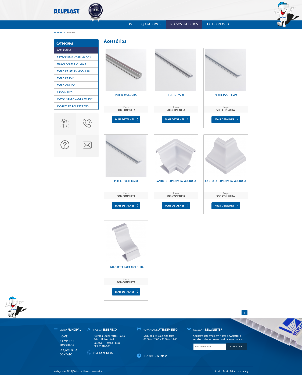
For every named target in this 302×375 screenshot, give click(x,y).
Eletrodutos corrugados (73, 57)
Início (59, 33)
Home (129, 24)
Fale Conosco (218, 24)
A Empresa (67, 341)
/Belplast (161, 356)
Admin (218, 371)
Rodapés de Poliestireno (72, 106)
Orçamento (68, 350)
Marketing (243, 371)
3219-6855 (103, 353)
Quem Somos (151, 24)
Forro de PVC (65, 78)
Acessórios (63, 50)
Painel (233, 371)
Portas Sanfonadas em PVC (74, 99)
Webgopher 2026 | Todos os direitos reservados (78, 371)
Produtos (71, 33)
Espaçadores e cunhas (71, 64)
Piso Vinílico (64, 92)
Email (225, 371)
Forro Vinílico (65, 85)
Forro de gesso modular (73, 71)
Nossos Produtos (184, 24)
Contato (66, 354)
